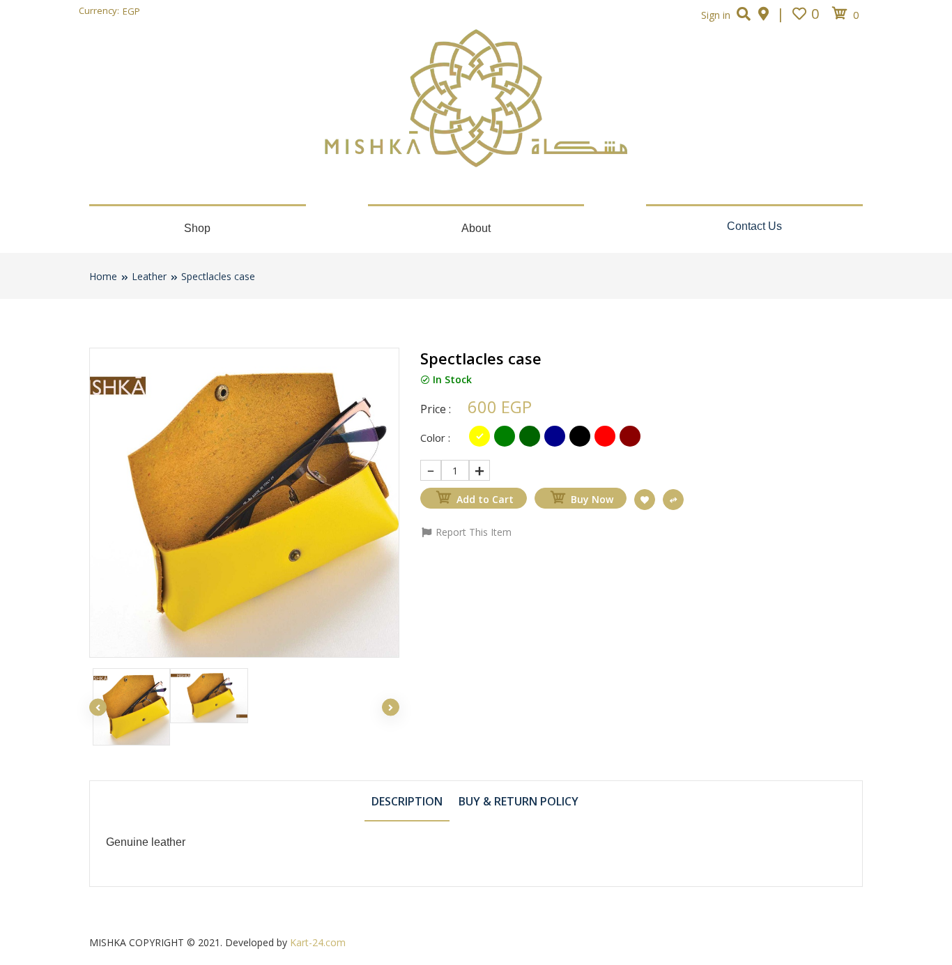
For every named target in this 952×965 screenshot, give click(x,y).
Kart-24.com (318, 942)
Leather (149, 276)
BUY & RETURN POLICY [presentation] (518, 801)
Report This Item (472, 532)
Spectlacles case (218, 276)
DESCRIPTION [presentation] (407, 801)
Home (103, 276)
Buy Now (592, 499)
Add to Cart (485, 499)
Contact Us (754, 226)
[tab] (407, 800)
